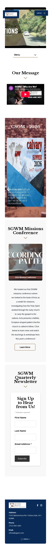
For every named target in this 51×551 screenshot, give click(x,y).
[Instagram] (41, 505)
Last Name (20, 431)
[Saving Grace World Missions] (11, 14)
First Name (20, 417)
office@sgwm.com (16, 533)
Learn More (25, 347)
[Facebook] (37, 505)
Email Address (23, 444)
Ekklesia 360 (25, 539)
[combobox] (25, 54)
